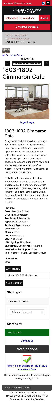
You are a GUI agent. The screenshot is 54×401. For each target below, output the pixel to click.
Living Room (20, 35)
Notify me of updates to (27, 367)
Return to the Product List (27, 63)
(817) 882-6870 (12, 3)
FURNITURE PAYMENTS (18, 387)
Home (8, 35)
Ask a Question (14, 282)
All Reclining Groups (18, 38)
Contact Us (27, 340)
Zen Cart (39, 399)
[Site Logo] (27, 10)
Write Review (13, 268)
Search (44, 18)
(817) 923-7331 (26, 3)
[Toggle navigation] (48, 3)
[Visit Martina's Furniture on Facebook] (43, 3)
